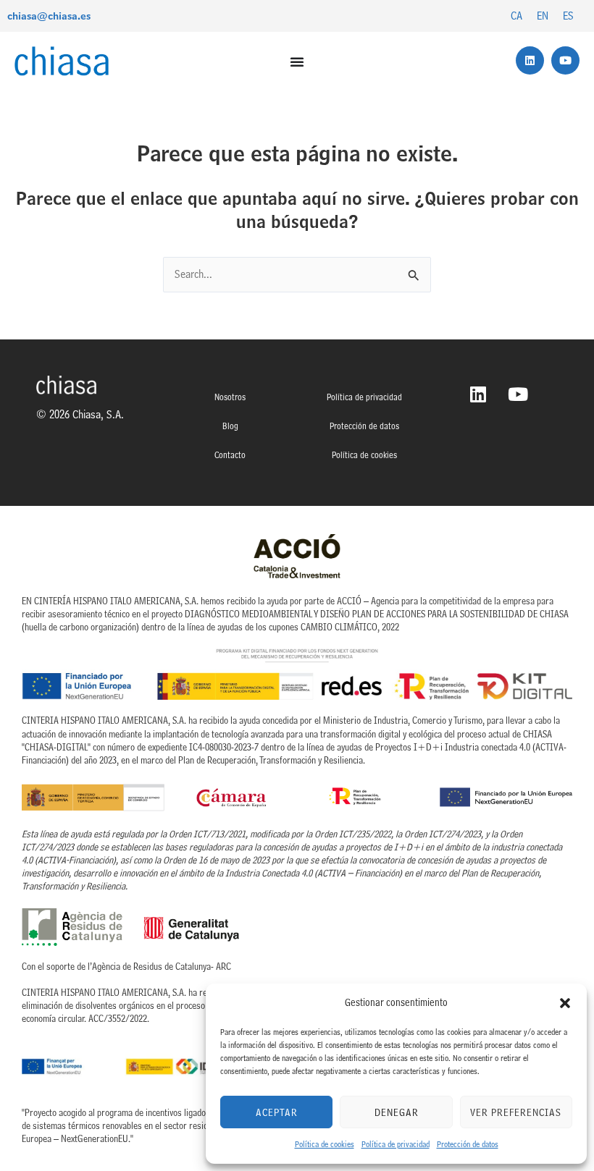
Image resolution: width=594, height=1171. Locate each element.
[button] (565, 1003)
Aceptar (277, 1112)
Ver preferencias (515, 1112)
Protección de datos (467, 1144)
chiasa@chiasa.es (49, 15)
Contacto (230, 454)
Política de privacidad (395, 1144)
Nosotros (230, 397)
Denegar (397, 1112)
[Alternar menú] (297, 61)
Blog (230, 425)
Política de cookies (324, 1144)
